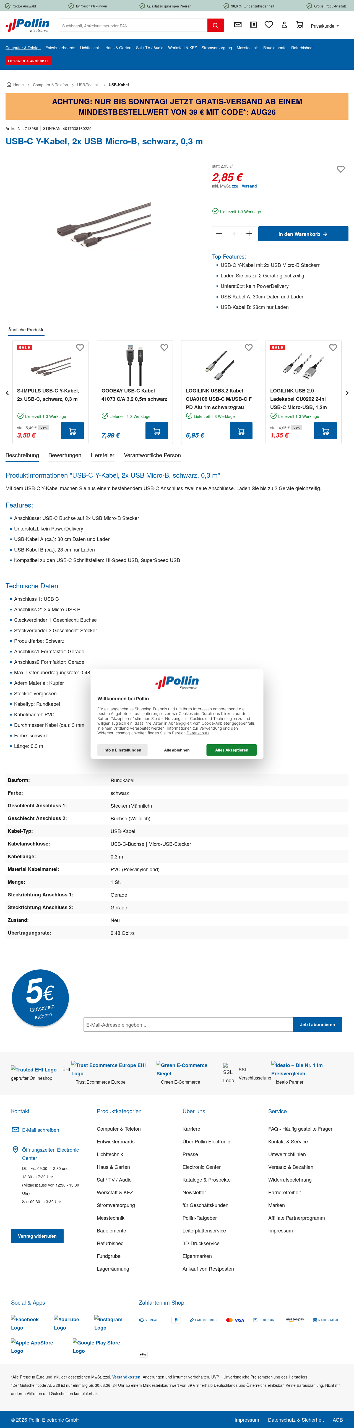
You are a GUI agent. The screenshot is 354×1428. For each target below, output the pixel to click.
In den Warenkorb (300, 234)
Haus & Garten (113, 1166)
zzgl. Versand (244, 186)
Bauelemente (111, 1230)
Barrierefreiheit (284, 1192)
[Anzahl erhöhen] (249, 233)
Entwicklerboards (116, 1141)
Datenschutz (119, 1036)
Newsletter (194, 1192)
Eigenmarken (197, 1255)
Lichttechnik (110, 1154)
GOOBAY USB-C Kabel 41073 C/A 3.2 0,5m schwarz (134, 394)
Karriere (191, 1128)
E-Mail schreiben (40, 1129)
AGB (338, 1419)
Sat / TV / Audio (114, 1179)
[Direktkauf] (253, 24)
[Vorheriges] (7, 392)
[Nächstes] (347, 392)
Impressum (280, 1230)
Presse (190, 1154)
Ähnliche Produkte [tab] (26, 329)
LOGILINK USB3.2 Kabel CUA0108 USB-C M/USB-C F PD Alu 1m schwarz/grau (219, 399)
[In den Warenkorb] (72, 430)
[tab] (22, 456)
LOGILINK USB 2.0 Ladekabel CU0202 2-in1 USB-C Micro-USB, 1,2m (298, 399)
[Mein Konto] (284, 24)
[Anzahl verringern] (219, 233)
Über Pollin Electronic (206, 1141)
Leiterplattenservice (204, 1230)
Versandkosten (126, 1377)
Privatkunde (323, 26)
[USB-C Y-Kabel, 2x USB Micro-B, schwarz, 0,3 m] (103, 221)
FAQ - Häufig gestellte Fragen (301, 1128)
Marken (276, 1204)
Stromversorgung (116, 1204)
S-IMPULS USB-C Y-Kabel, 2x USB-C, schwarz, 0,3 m (48, 394)
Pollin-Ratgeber (200, 1217)
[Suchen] (215, 25)
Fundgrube (109, 1255)
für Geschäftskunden (205, 1204)
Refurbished (110, 1243)
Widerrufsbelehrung (290, 1179)
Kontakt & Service (288, 1141)
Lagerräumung (113, 1268)
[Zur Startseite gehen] (27, 24)
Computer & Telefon (119, 1128)
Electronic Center (202, 1166)
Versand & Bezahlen (290, 1166)
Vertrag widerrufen (37, 1236)
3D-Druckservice (201, 1243)
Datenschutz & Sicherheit (296, 1419)
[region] (103, 221)
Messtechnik (110, 1217)
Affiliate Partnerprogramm (296, 1217)
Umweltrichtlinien (287, 1154)
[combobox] (133, 25)
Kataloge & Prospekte (207, 1179)
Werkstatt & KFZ (115, 1192)
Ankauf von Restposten (208, 1268)
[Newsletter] (237, 24)
